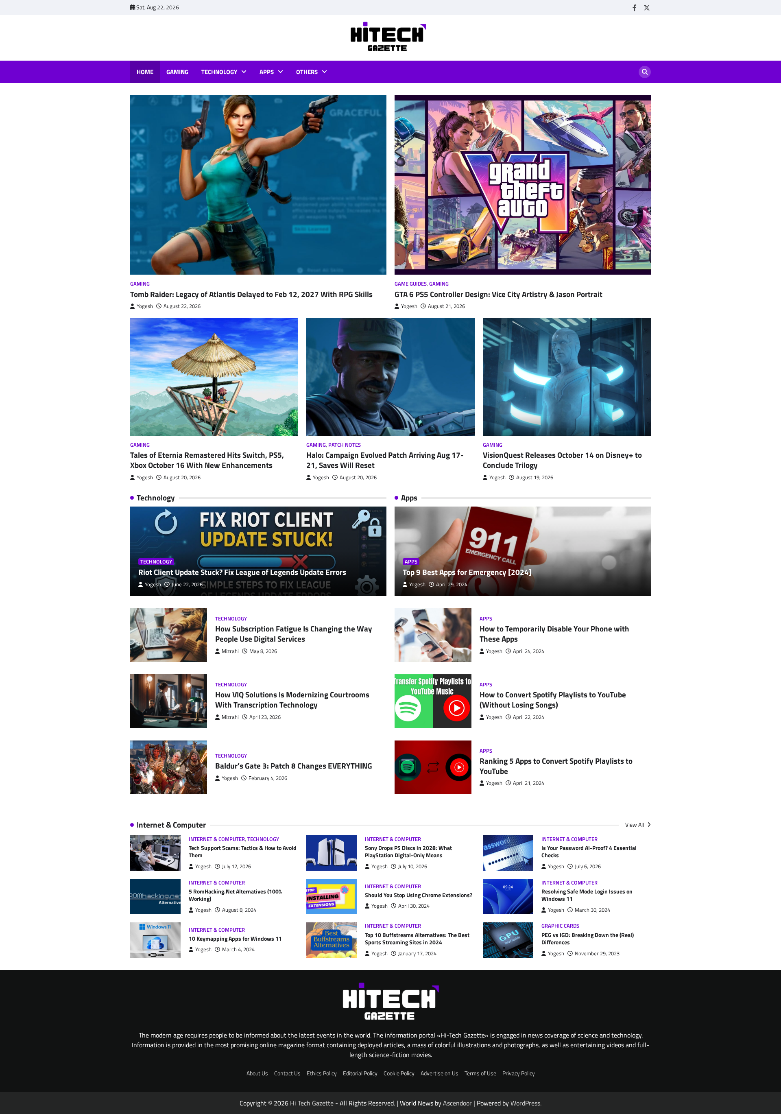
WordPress (525, 1103)
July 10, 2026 (412, 866)
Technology (219, 72)
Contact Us (287, 1073)
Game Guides (411, 284)
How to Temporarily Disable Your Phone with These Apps (554, 633)
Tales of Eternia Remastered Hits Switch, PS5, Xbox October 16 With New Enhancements (207, 460)
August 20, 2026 (182, 477)
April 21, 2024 (528, 783)
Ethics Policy (322, 1073)
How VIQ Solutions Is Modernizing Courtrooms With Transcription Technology (292, 699)
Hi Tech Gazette (312, 1103)
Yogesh (145, 306)
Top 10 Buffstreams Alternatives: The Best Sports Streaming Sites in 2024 (417, 939)
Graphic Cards (560, 926)
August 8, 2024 (239, 910)
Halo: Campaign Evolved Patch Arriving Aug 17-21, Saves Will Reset (385, 460)
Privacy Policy (518, 1073)
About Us (257, 1073)
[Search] (645, 72)
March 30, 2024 (592, 910)
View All (635, 824)
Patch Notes (344, 445)
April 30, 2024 (414, 906)
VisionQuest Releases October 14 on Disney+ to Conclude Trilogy (562, 460)
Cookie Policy (399, 1073)
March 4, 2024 (238, 949)
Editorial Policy (360, 1073)
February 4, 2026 (268, 778)
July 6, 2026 (588, 866)
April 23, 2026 (265, 717)
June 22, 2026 (187, 584)
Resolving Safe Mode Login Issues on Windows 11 (587, 895)
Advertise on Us (439, 1073)
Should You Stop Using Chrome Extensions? (418, 895)
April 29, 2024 (451, 584)
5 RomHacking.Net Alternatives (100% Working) (235, 895)
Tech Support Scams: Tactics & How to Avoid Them (243, 851)
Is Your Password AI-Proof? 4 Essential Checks (589, 851)
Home (145, 72)
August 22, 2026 (182, 306)
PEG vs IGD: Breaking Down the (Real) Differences (587, 939)
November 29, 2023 (597, 953)
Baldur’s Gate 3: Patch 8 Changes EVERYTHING (293, 765)
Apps (267, 72)
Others (307, 72)
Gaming (177, 72)
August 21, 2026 (446, 306)
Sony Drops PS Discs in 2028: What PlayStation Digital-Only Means (408, 851)
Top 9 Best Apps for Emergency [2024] (467, 572)
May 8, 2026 (263, 651)
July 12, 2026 (236, 866)
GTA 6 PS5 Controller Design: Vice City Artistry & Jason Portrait (498, 294)
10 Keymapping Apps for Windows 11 (235, 938)
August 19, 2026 (534, 477)
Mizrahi (230, 651)
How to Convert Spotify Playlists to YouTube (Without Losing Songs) (553, 699)
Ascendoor (457, 1103)
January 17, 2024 (417, 953)
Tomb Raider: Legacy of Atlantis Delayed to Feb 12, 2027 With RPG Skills (251, 294)
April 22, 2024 (528, 717)
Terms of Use (480, 1073)
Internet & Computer (217, 839)
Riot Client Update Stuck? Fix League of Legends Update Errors (242, 572)
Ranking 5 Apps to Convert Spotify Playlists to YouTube (556, 766)
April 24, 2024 (528, 651)
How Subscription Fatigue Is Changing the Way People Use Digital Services (293, 633)
